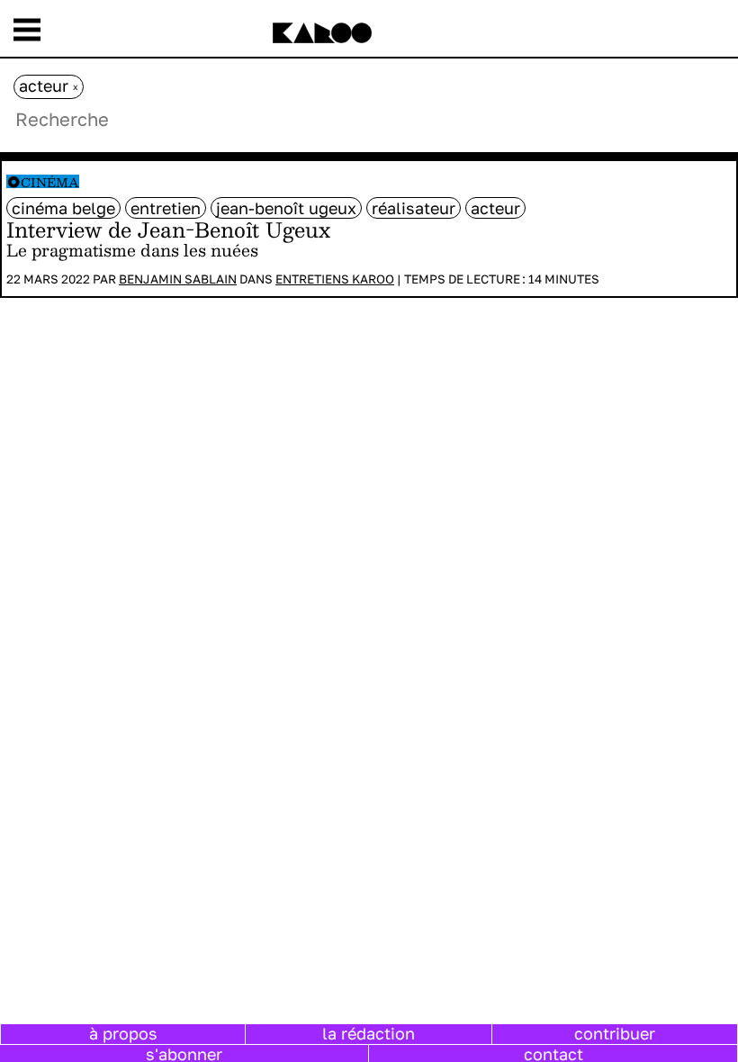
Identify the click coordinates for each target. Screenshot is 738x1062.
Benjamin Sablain (178, 279)
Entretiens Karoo (334, 279)
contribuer (614, 1033)
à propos (123, 1033)
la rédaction (368, 1033)
